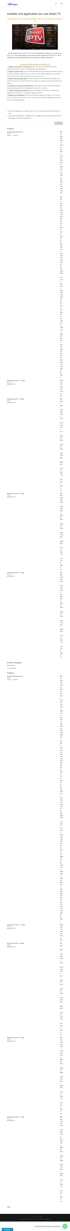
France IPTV (28, 1219)
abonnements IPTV (26, 53)
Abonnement (11, 665)
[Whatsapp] (64, 1226)
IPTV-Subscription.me (45, 1219)
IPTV (55, 55)
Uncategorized (11, 668)
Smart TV (10, 55)
